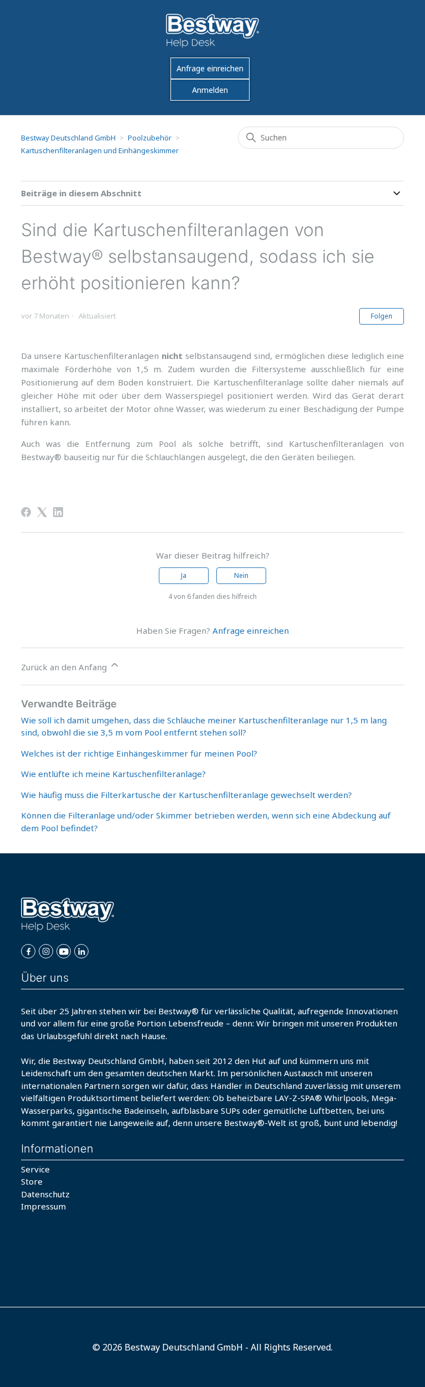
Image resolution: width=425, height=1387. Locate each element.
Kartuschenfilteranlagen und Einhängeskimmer (100, 150)
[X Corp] (42, 512)
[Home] (212, 31)
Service (35, 1169)
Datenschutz (45, 1194)
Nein (241, 575)
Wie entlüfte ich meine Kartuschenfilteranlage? (113, 773)
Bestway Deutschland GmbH (68, 138)
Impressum (43, 1206)
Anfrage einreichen (210, 68)
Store (32, 1181)
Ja (183, 575)
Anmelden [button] (210, 90)
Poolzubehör (150, 138)
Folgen (381, 316)
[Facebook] (26, 512)
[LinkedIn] (58, 512)
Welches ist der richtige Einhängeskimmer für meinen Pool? (139, 753)
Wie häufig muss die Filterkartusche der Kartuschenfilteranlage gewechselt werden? (186, 794)
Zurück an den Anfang (65, 666)
